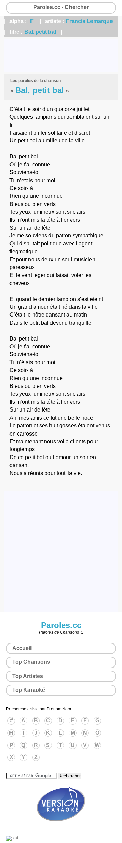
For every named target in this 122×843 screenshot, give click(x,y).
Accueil (22, 648)
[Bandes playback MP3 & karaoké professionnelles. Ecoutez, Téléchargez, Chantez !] (61, 828)
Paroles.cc (61, 625)
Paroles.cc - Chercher (61, 7)
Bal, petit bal (40, 32)
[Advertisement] (61, 55)
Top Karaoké (28, 690)
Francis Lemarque (89, 21)
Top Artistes (27, 676)
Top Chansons (31, 662)
